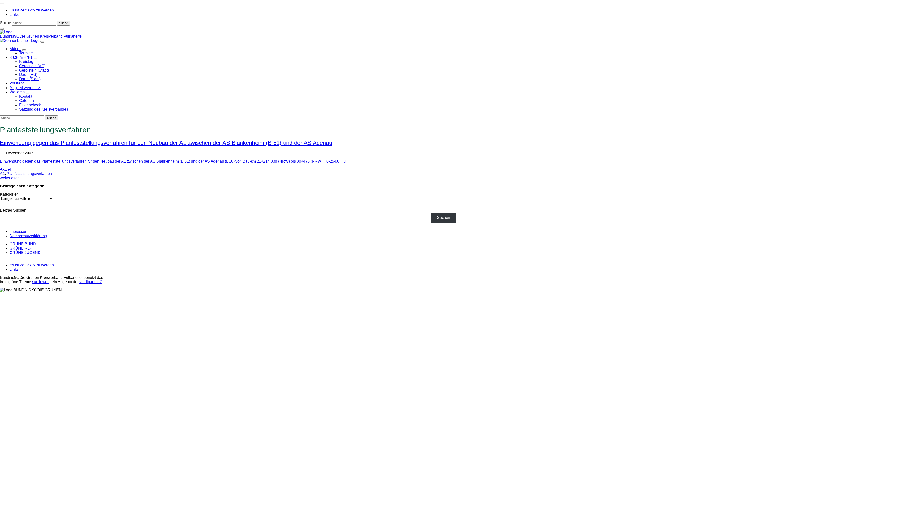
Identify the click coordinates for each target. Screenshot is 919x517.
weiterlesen (10, 178)
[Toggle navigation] (2, 3)
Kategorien (9, 194)
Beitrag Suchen (13, 210)
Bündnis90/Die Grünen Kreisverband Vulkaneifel (41, 36)
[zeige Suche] (2, 29)
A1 (2, 174)
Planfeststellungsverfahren (29, 174)
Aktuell (6, 169)
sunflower (40, 282)
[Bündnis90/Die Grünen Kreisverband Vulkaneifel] (6, 32)
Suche (5, 23)
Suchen (443, 217)
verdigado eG (90, 282)
